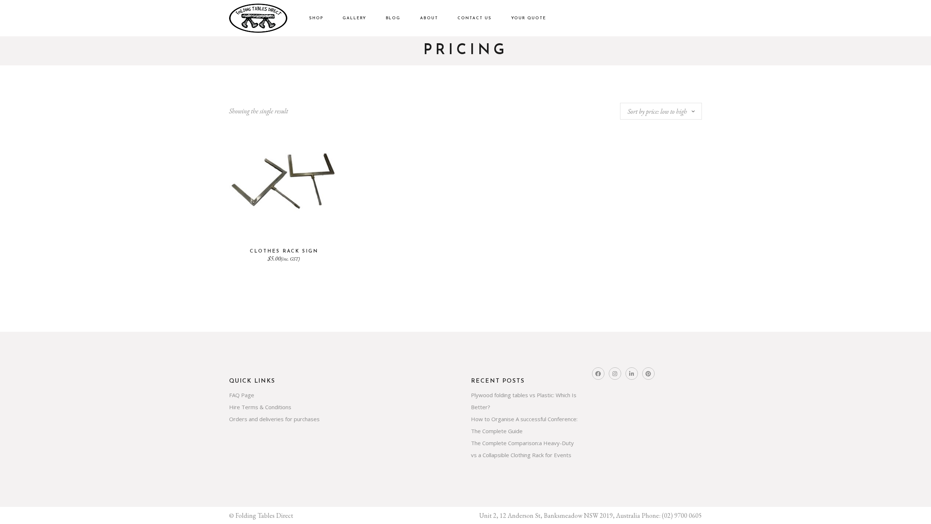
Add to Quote (284, 229)
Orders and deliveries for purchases (274, 419)
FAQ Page (241, 395)
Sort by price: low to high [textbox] (657, 111)
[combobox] (661, 111)
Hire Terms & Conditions (260, 407)
